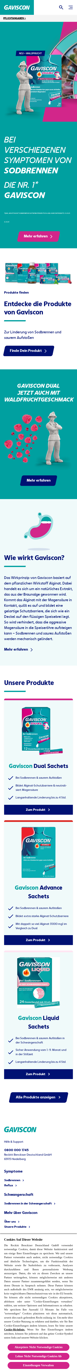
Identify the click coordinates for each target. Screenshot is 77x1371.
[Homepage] (17, 7)
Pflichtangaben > (14, 18)
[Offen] (61, 7)
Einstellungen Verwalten (38, 1365)
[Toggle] (70, 7)
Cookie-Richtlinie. (14, 1329)
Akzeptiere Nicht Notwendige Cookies (38, 1347)
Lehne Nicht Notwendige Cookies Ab (38, 1356)
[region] (38, 1302)
